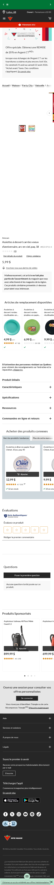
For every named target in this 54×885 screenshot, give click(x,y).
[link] (10, 251)
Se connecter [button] (27, 698)
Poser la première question (27, 575)
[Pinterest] (32, 814)
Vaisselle (39, 85)
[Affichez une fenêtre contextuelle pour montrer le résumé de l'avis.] (25, 484)
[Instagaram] (19, 814)
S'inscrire (9, 773)
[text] (12, 343)
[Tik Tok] (39, 814)
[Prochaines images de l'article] (49, 113)
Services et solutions (12, 728)
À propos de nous (10, 737)
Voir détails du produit (12, 256)
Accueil (6, 85)
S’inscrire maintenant (39, 707)
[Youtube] (25, 814)
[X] (12, 814)
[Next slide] (50, 4)
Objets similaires (33, 256)
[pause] (7, 4)
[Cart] (50, 18)
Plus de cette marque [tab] (43, 438)
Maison (16, 85)
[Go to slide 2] (31, 128)
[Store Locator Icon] (4, 12)
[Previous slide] (3, 4)
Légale (6, 747)
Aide (5, 718)
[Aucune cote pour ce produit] (8, 251)
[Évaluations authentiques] (16, 516)
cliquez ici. (18, 369)
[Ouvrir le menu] (4, 19)
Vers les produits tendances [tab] (16, 438)
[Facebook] (5, 814)
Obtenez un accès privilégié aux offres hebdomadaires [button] (25, 882)
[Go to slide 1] (22, 128)
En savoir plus (9, 792)
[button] (22, 474)
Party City (27, 85)
